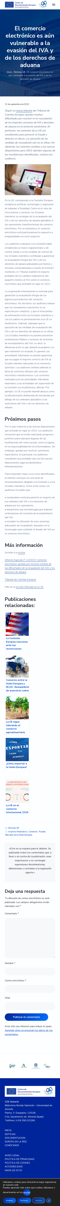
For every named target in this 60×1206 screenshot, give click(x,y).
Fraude (42, 831)
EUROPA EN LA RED (16, 1141)
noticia (21, 552)
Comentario (12, 913)
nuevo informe (24, 110)
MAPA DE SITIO (13, 1170)
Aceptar (9, 1200)
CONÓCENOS (12, 1145)
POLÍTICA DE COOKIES (17, 1162)
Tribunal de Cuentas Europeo (20, 579)
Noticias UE (19, 72)
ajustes (26, 1192)
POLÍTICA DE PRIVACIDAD (19, 1159)
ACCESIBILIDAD (14, 1166)
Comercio (33, 831)
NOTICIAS (10, 1134)
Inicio (9, 72)
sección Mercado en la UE (30, 587)
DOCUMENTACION (15, 1137)
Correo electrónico (15, 980)
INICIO (8, 1130)
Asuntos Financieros (17, 831)
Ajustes (38, 1200)
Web (7, 998)
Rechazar (24, 1200)
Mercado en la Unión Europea (18, 835)
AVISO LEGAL (12, 1155)
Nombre (10, 963)
